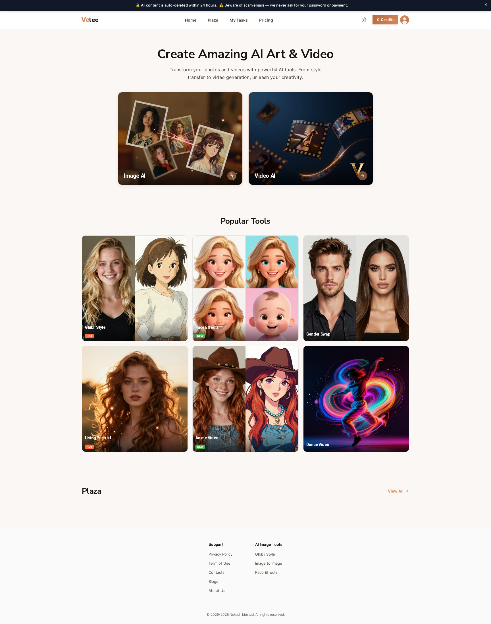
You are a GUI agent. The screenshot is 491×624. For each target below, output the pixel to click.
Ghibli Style (265, 554)
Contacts (216, 572)
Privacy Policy (220, 554)
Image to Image (268, 563)
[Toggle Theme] (364, 20)
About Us (217, 590)
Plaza (213, 20)
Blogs (213, 581)
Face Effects (266, 572)
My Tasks (239, 20)
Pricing (266, 20)
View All (395, 491)
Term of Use (219, 563)
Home (190, 20)
